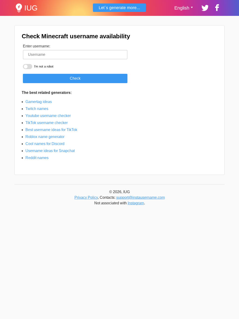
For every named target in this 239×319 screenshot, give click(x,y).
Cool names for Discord (44, 144)
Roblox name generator (44, 137)
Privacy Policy (86, 197)
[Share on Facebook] (216, 7)
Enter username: (36, 46)
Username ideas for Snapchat (50, 151)
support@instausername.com (140, 197)
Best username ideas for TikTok (51, 130)
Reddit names (37, 158)
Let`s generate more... (119, 7)
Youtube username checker (48, 116)
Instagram (136, 203)
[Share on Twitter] (204, 7)
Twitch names (36, 109)
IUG (31, 8)
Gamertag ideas (38, 102)
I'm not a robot (43, 66)
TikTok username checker (46, 123)
